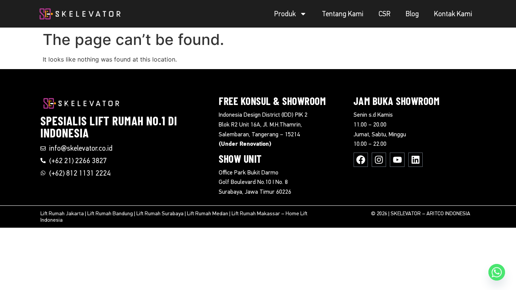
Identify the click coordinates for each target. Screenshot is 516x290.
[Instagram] (379, 160)
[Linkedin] (415, 160)
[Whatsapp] (496, 272)
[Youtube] (397, 160)
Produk (285, 13)
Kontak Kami (453, 13)
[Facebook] (361, 160)
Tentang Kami (342, 13)
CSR (385, 13)
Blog (412, 13)
